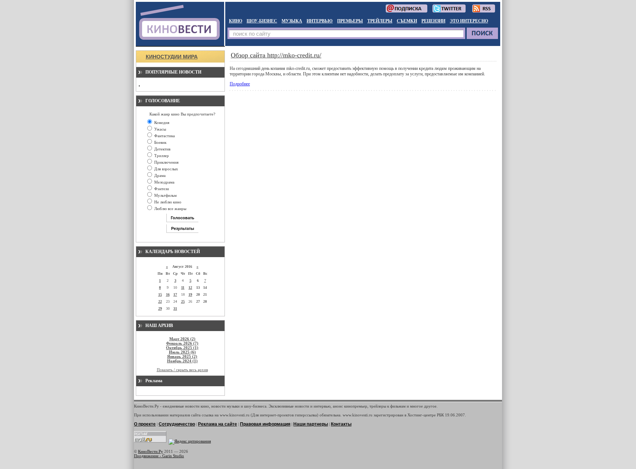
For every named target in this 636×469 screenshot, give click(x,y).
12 (190, 287)
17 (175, 294)
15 (160, 294)
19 (190, 294)
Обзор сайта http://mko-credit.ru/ (276, 55)
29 (160, 308)
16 (168, 294)
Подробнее (240, 83)
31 (175, 308)
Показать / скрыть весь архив (182, 369)
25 (183, 301)
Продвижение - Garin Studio (159, 456)
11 (182, 287)
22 (160, 301)
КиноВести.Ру (150, 451)
